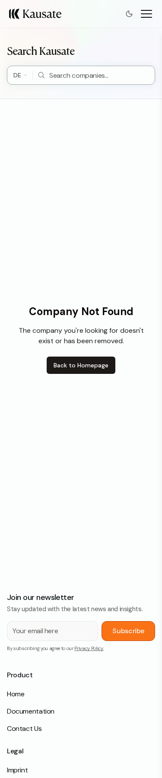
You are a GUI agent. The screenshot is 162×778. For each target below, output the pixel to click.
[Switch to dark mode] (129, 14)
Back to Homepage (81, 365)
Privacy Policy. (88, 648)
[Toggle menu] (146, 14)
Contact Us (24, 728)
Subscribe (128, 630)
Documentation (30, 711)
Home (15, 693)
